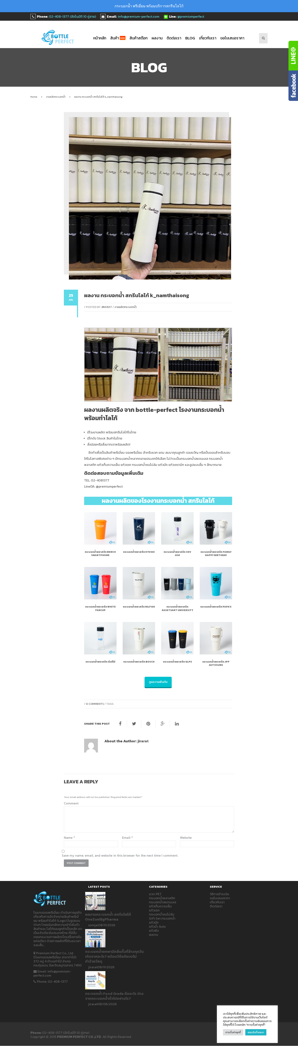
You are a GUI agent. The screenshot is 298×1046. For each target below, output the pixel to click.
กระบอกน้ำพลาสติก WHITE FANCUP (100, 608)
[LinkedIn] (177, 723)
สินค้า (117, 38)
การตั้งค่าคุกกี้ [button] (233, 1032)
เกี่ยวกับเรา (207, 38)
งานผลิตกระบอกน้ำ (55, 97)
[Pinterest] (148, 723)
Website (186, 838)
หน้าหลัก (99, 38)
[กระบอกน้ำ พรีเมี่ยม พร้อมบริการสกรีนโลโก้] (58, 37)
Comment (71, 803)
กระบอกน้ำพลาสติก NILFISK (139, 607)
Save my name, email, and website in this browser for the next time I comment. (120, 855)
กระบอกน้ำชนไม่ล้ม (161, 914)
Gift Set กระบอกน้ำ (162, 918)
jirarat (106, 307)
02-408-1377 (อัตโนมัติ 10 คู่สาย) (72, 16)
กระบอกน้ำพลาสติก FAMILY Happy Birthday (216, 553)
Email (127, 838)
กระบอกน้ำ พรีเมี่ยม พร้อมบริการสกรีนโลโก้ (149, 6)
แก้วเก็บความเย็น (160, 906)
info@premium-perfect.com (138, 16)
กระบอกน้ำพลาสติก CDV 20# (177, 553)
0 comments (95, 704)
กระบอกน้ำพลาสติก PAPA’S (216, 607)
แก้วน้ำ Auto (157, 926)
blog (190, 38)
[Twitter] (134, 723)
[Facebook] (120, 723)
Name (69, 838)
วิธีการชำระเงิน (219, 894)
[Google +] (162, 723)
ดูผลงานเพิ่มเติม (158, 682)
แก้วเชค (154, 910)
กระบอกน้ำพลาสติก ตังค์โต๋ (100, 662)
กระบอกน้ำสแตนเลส (162, 902)
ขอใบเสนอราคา (232, 38)
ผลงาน (157, 38)
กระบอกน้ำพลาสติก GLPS (177, 662)
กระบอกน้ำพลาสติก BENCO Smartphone (100, 553)
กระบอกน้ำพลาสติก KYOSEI (139, 552)
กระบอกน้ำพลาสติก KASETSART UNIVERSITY (177, 608)
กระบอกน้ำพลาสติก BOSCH (138, 662)
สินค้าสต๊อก (139, 38)
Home (33, 97)
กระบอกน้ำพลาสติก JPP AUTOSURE (215, 663)
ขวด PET (155, 894)
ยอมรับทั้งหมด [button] (256, 1032)
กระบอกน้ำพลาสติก (162, 898)
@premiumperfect (190, 16)
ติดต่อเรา (174, 38)
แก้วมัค (154, 922)
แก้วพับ (154, 930)
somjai (93, 925)
